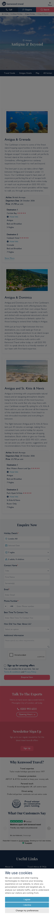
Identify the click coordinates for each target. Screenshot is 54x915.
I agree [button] (27, 899)
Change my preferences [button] (27, 910)
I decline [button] (27, 905)
